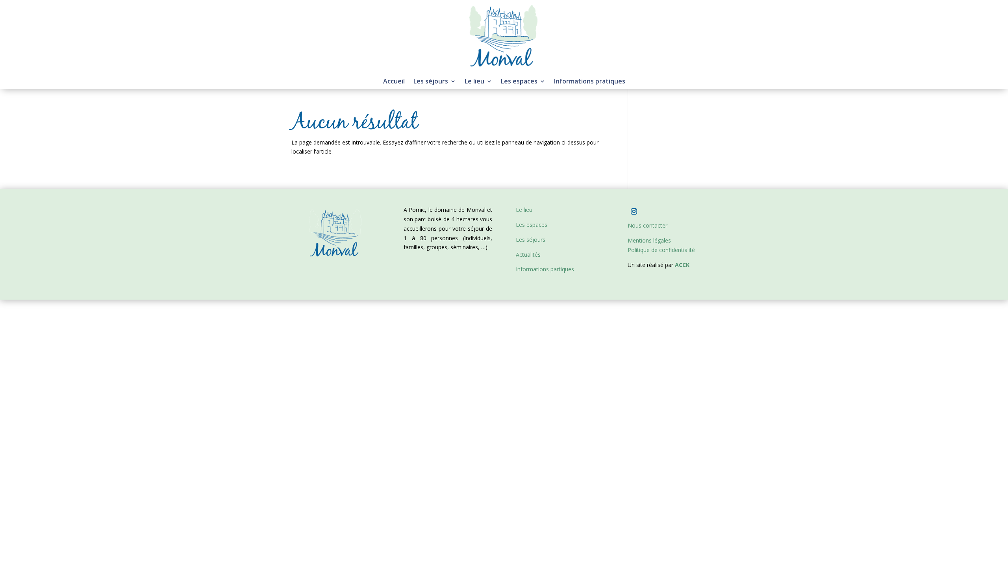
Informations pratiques (589, 81)
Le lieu (474, 81)
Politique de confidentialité (661, 250)
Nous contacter (647, 225)
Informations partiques (545, 269)
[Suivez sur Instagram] (634, 211)
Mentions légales (649, 240)
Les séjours (430, 81)
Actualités (528, 254)
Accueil (394, 81)
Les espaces (519, 81)
